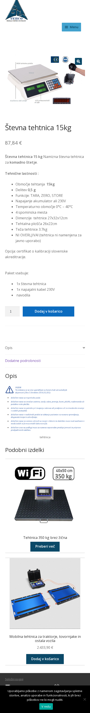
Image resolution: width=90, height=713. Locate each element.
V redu (46, 706)
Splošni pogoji (14, 679)
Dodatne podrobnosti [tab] (23, 360)
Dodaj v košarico (48, 311)
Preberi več (45, 546)
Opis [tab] (8, 347)
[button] (78, 61)
